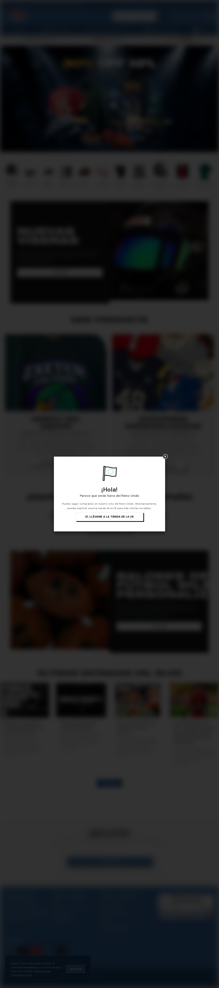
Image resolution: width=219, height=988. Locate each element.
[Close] (165, 457)
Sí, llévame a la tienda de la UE (109, 516)
